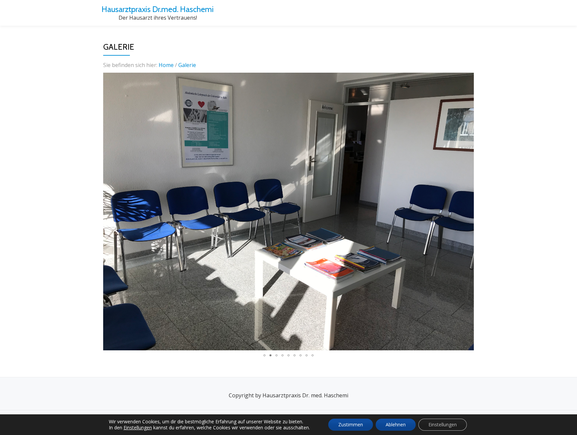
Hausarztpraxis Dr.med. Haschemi (158, 9)
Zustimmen (350, 424)
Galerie (187, 65)
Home (167, 65)
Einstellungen (138, 428)
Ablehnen (396, 424)
